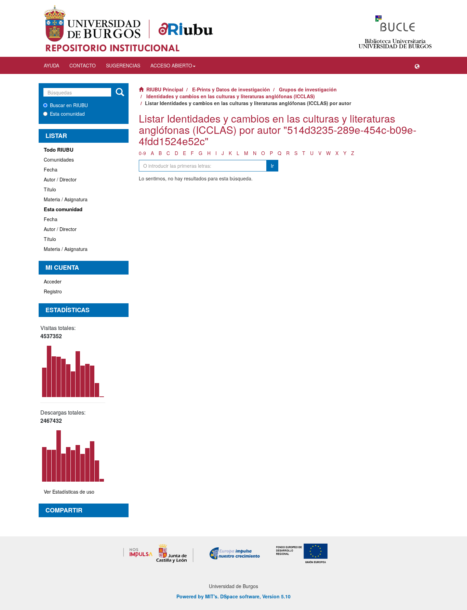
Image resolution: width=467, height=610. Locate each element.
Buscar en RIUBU (69, 105)
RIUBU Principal (164, 89)
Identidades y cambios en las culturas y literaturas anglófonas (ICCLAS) (230, 96)
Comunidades (59, 159)
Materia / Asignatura (66, 199)
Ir (272, 165)
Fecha (50, 169)
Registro (53, 291)
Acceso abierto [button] (171, 65)
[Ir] (120, 92)
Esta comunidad (67, 113)
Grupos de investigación (308, 89)
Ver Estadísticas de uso (69, 491)
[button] (417, 65)
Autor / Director (60, 179)
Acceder (53, 281)
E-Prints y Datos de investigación (231, 89)
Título (50, 189)
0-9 (142, 153)
